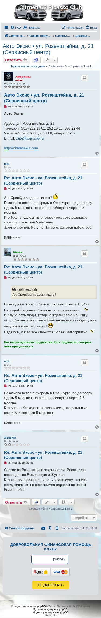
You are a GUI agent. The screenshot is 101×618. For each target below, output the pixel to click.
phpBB (41, 606)
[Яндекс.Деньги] (41, 572)
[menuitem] (15, 27)
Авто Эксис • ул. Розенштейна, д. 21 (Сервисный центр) (48, 49)
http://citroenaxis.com (21, 148)
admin (19, 79)
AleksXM (10, 437)
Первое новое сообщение (27, 66)
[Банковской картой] (60, 572)
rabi (6, 163)
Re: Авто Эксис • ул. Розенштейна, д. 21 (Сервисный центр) (43, 180)
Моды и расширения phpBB (51, 612)
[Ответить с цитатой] (84, 78)
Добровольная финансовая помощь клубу (50, 547)
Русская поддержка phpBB (50, 609)
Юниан (17, 252)
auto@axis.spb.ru (30, 138)
